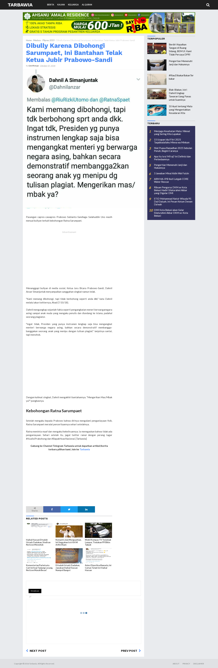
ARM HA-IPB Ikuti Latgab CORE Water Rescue (171, 180)
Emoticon (35, 591)
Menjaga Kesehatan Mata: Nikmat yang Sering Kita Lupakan (172, 132)
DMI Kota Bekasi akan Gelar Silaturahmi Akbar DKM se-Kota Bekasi (171, 212)
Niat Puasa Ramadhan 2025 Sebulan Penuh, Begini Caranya (173, 149)
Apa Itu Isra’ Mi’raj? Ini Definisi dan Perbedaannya (172, 158)
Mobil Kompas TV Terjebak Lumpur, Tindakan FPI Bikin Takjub (98, 542)
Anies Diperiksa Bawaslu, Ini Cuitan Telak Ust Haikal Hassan (98, 567)
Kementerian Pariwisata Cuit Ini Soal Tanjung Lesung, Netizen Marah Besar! (39, 567)
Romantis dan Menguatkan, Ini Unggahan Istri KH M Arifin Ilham (68, 542)
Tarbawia (20, 4)
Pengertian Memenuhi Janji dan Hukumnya (170, 166)
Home (29, 40)
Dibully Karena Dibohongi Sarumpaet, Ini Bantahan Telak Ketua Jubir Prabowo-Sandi (74, 53)
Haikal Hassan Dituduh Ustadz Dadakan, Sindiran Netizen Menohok (38, 542)
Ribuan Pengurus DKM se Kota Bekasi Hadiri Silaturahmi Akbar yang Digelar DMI (170, 190)
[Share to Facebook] (51, 509)
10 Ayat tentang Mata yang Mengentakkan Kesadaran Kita (180, 109)
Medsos (37, 40)
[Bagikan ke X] (69, 509)
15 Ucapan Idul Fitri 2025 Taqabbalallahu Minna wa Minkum (171, 141)
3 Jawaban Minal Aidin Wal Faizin (171, 173)
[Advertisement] (69, 260)
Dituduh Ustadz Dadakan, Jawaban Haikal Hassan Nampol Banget (68, 567)
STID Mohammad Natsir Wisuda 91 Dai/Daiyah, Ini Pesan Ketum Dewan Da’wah (173, 201)
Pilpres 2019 (49, 40)
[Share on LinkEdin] (86, 509)
